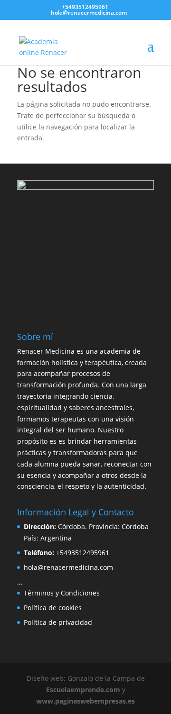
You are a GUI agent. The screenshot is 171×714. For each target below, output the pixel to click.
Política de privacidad (58, 622)
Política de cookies (53, 607)
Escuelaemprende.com (83, 689)
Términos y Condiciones (62, 592)
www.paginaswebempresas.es (85, 700)
